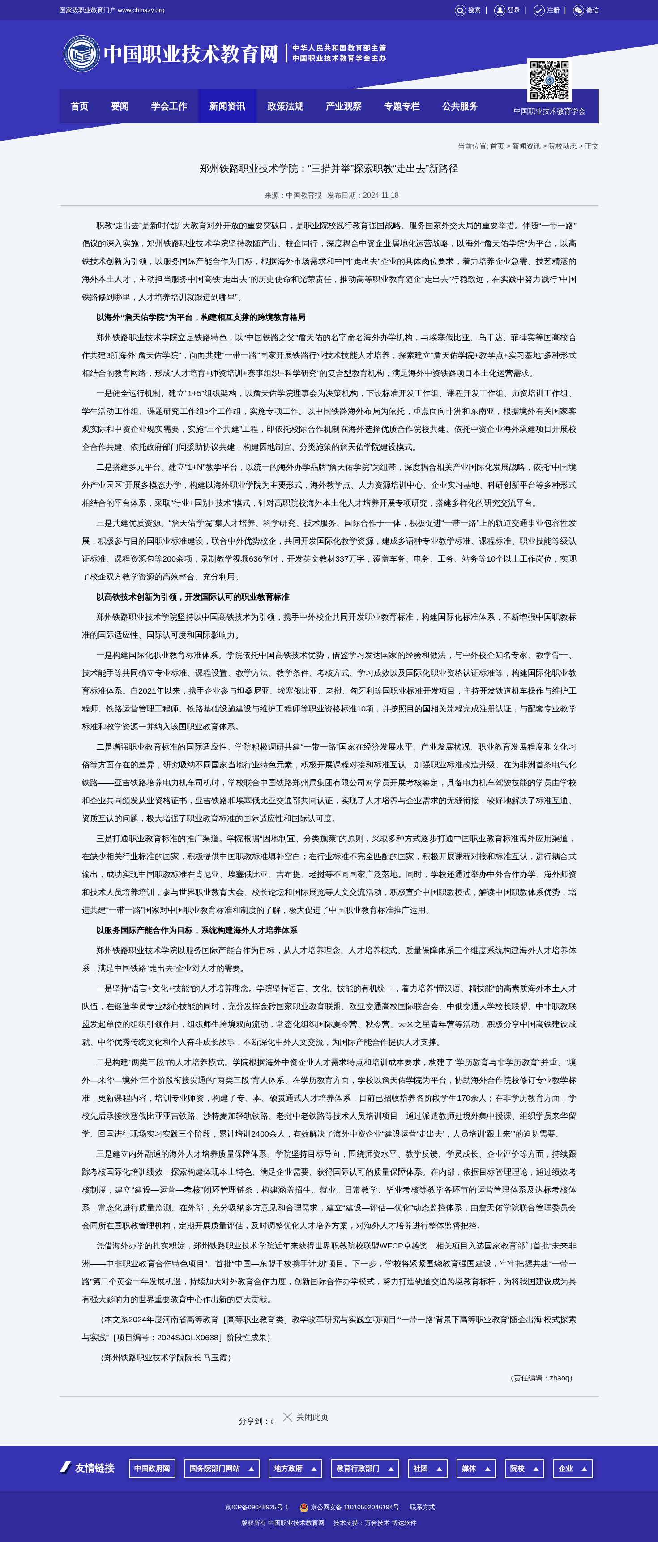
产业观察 (344, 106)
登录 (514, 9)
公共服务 (460, 106)
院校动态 (562, 146)
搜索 (474, 9)
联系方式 (422, 1507)
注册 (553, 9)
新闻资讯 (227, 106)
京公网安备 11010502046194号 (355, 1507)
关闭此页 (312, 1417)
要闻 (120, 106)
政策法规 (285, 106)
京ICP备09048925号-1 (257, 1507)
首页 (80, 106)
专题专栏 (402, 106)
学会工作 (169, 106)
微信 (592, 9)
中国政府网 (152, 1468)
